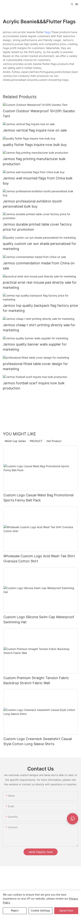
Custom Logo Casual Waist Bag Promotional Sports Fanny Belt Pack (38, 497)
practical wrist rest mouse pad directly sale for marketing (40, 285)
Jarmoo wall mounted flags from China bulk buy (38, 180)
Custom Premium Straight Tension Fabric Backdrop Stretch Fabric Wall (36, 680)
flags (47, 32)
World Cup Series (15, 441)
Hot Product (54, 441)
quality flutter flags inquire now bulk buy (35, 145)
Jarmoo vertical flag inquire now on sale (35, 130)
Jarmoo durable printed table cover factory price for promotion (37, 226)
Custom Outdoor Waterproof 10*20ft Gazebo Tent (39, 113)
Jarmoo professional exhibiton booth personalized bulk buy (32, 203)
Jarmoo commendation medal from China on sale (39, 265)
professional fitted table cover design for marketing (35, 366)
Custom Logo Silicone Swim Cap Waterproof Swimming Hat (38, 619)
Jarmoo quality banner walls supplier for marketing (35, 346)
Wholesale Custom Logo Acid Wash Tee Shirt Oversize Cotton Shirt (39, 558)
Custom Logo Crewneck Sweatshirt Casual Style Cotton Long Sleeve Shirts (37, 741)
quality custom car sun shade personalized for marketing (39, 246)
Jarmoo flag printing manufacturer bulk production (34, 161)
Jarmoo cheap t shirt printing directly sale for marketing (39, 327)
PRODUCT (36, 441)
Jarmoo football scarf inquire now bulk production (34, 385)
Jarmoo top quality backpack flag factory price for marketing (40, 308)
